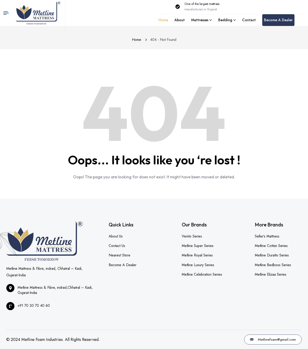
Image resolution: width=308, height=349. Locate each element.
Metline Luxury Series (198, 265)
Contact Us (117, 245)
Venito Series (192, 236)
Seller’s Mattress (267, 236)
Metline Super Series (198, 245)
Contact (249, 20)
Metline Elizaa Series (270, 274)
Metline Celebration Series (202, 274)
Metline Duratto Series (272, 255)
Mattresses (199, 20)
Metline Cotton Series (271, 245)
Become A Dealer (122, 265)
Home (163, 20)
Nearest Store (119, 255)
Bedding (225, 20)
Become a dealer (278, 20)
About (180, 20)
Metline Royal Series (197, 255)
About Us (116, 236)
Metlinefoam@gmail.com (276, 339)
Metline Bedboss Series (273, 265)
